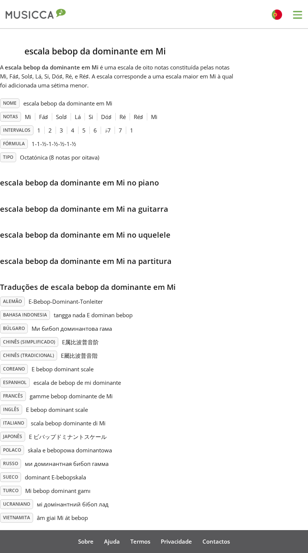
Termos (140, 541)
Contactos (216, 541)
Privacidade (176, 541)
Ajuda (112, 541)
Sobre (86, 541)
